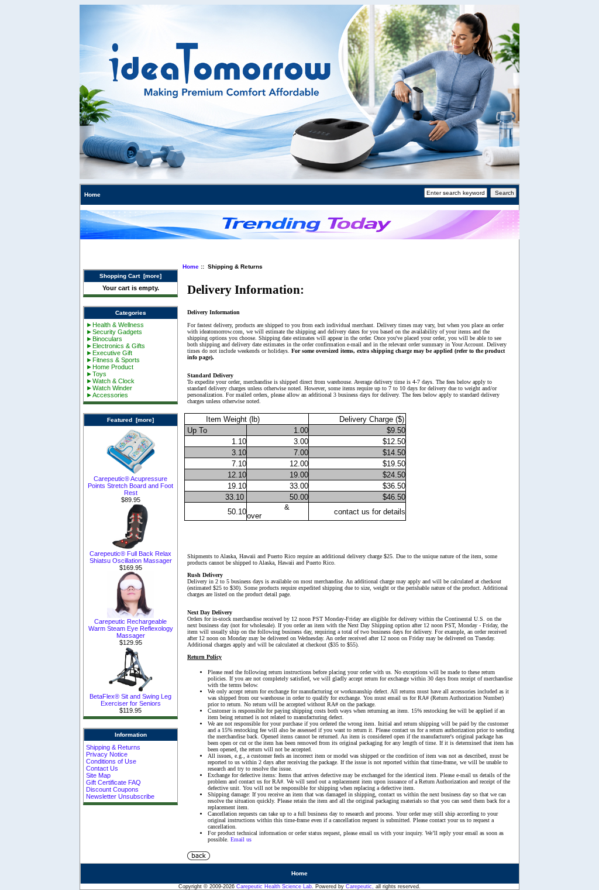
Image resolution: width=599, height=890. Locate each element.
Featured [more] (130, 420)
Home (92, 194)
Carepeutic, (360, 886)
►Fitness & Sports (113, 359)
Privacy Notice (107, 754)
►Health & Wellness (115, 324)
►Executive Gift (109, 352)
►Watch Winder (109, 387)
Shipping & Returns (113, 747)
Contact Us (102, 768)
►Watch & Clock (110, 380)
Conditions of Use (111, 761)
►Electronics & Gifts (115, 345)
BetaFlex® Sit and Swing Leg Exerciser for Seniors (130, 700)
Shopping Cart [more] (130, 276)
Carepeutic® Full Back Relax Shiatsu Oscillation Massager (130, 557)
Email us (241, 839)
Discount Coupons (112, 789)
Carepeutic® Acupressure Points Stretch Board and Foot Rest (130, 485)
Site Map (98, 775)
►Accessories (107, 394)
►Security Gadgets (114, 331)
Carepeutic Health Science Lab (274, 886)
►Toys (96, 373)
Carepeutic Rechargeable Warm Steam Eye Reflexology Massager (130, 628)
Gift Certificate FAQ (113, 782)
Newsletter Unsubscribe (120, 796)
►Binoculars (104, 338)
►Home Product (109, 366)
